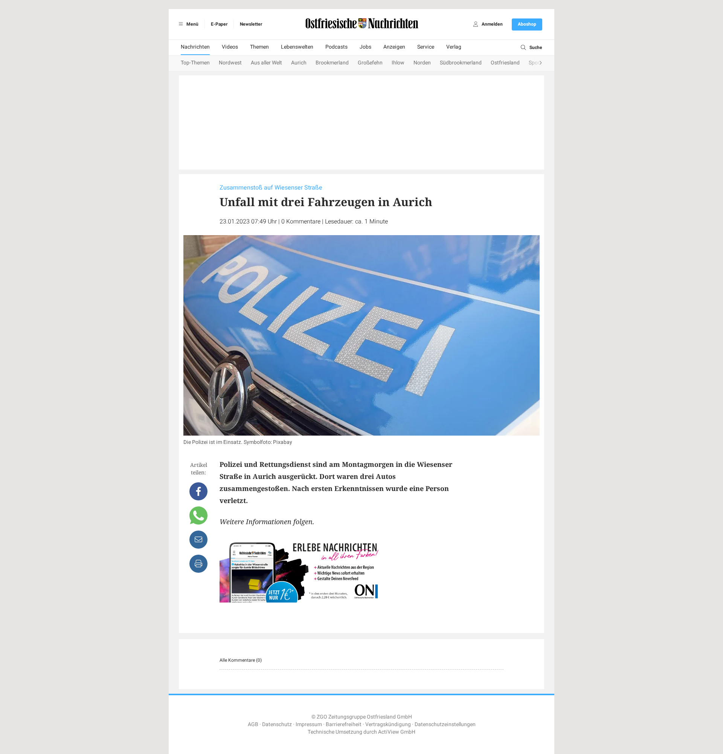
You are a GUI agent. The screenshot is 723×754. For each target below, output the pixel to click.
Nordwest (230, 63)
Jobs (365, 47)
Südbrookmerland (461, 63)
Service (425, 47)
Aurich (299, 63)
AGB (253, 724)
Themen (259, 47)
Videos (230, 47)
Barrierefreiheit (344, 724)
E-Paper (219, 24)
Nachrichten (195, 47)
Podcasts (336, 47)
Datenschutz (277, 724)
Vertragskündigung (388, 724)
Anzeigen (394, 47)
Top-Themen (195, 63)
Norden (422, 63)
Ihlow (398, 63)
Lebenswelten (297, 47)
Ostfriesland (505, 63)
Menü (191, 24)
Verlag (453, 47)
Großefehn (370, 63)
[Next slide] (533, 63)
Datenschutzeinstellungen (445, 724)
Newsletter (251, 24)
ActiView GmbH (396, 732)
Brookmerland (332, 63)
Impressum (309, 724)
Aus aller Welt (266, 63)
